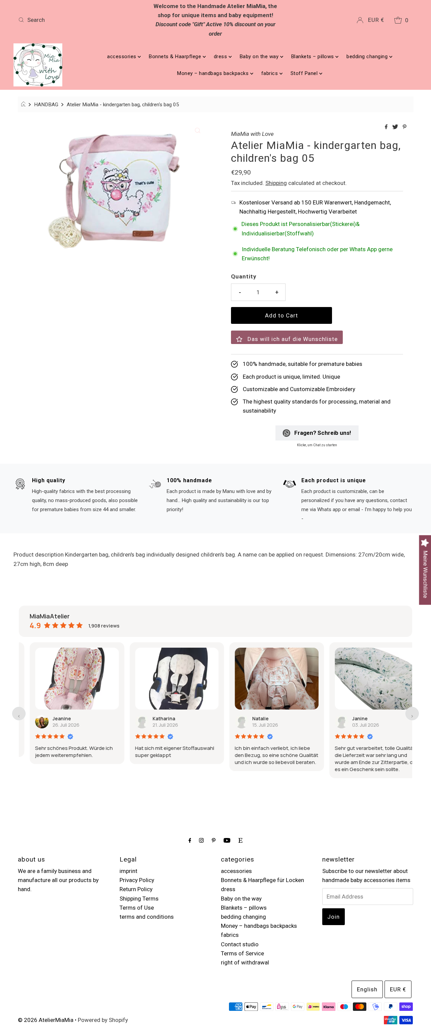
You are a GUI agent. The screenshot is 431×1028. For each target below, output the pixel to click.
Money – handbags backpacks (213, 73)
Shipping (276, 183)
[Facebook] (190, 840)
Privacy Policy (137, 880)
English (367, 989)
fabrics (270, 73)
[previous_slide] (19, 713)
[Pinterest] (214, 840)
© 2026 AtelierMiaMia (45, 1020)
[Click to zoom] (197, 129)
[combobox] (80, 20)
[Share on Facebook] (387, 127)
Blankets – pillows (313, 56)
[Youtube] (227, 840)
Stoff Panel (305, 73)
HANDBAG (46, 105)
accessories (122, 56)
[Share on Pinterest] (404, 127)
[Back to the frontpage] (24, 105)
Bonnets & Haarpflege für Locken (262, 880)
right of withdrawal (245, 962)
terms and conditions (147, 916)
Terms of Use (137, 907)
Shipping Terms (139, 898)
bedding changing (367, 56)
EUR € (376, 19)
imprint (128, 871)
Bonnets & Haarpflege (176, 56)
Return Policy (136, 889)
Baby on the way (260, 56)
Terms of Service (242, 953)
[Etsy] (240, 840)
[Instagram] (201, 840)
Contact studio (240, 944)
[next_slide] (412, 713)
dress (221, 56)
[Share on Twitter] (395, 127)
